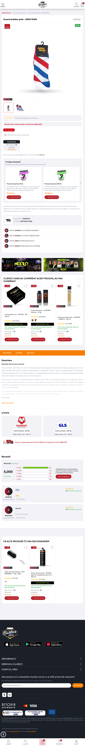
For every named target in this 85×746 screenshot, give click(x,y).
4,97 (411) (42, 579)
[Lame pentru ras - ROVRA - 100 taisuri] (16, 296)
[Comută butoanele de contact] (81, 734)
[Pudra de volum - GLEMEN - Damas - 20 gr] (42, 296)
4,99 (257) (42, 317)
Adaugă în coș (12, 339)
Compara (76, 19)
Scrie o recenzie (63, 476)
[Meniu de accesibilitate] (3, 734)
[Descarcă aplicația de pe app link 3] (54, 644)
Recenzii (30, 353)
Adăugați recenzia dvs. (30, 118)
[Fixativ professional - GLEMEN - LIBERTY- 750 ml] (69, 296)
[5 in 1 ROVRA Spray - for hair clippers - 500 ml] (42, 557)
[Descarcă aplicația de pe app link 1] (12, 644)
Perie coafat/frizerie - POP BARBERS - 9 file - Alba (15, 573)
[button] (81, 183)
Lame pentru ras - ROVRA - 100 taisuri (16, 315)
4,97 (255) (15, 321)
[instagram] (10, 695)
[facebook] (4, 695)
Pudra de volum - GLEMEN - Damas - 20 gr (41, 311)
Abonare (78, 685)
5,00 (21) (15, 578)
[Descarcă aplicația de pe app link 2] (33, 644)
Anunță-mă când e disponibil (18, 135)
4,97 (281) (68, 324)
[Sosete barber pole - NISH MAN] (42, 99)
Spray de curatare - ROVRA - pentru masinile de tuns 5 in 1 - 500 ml (42, 575)
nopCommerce (14, 731)
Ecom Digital (31, 731)
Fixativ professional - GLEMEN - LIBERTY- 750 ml (69, 318)
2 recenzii (17, 118)
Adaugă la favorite (26, 286)
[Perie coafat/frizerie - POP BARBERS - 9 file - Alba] (16, 557)
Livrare (19, 353)
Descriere (7, 353)
